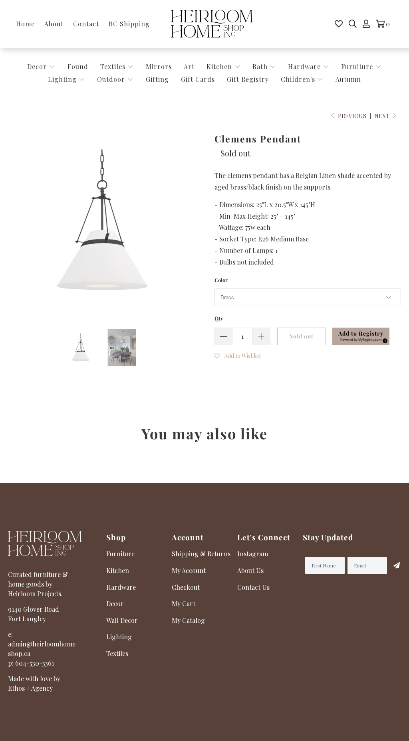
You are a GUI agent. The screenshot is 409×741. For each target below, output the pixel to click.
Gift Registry (248, 79)
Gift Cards (198, 79)
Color (221, 280)
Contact (86, 24)
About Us (250, 570)
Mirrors (159, 66)
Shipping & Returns (201, 553)
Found (78, 66)
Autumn (348, 79)
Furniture (357, 66)
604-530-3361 (34, 663)
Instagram (252, 553)
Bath (261, 66)
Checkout (186, 587)
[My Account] (366, 24)
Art (189, 66)
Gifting (157, 79)
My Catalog (188, 620)
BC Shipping (129, 24)
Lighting (63, 79)
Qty (218, 318)
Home (25, 24)
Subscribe (394, 565)
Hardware (305, 66)
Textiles (113, 66)
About (54, 24)
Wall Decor (122, 620)
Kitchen (219, 66)
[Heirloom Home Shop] (212, 24)
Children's (299, 79)
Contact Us (253, 587)
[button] (237, 355)
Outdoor (112, 79)
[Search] (353, 24)
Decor (38, 66)
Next (382, 116)
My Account (189, 570)
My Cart (183, 603)
